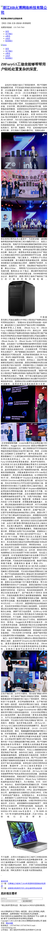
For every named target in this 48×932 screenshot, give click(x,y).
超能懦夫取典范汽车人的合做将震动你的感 (25, 888)
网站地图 (9, 923)
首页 (7, 31)
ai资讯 (7, 36)
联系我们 (9, 41)
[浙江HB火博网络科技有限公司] (24, 10)
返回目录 (4, 881)
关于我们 (9, 34)
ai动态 (7, 38)
